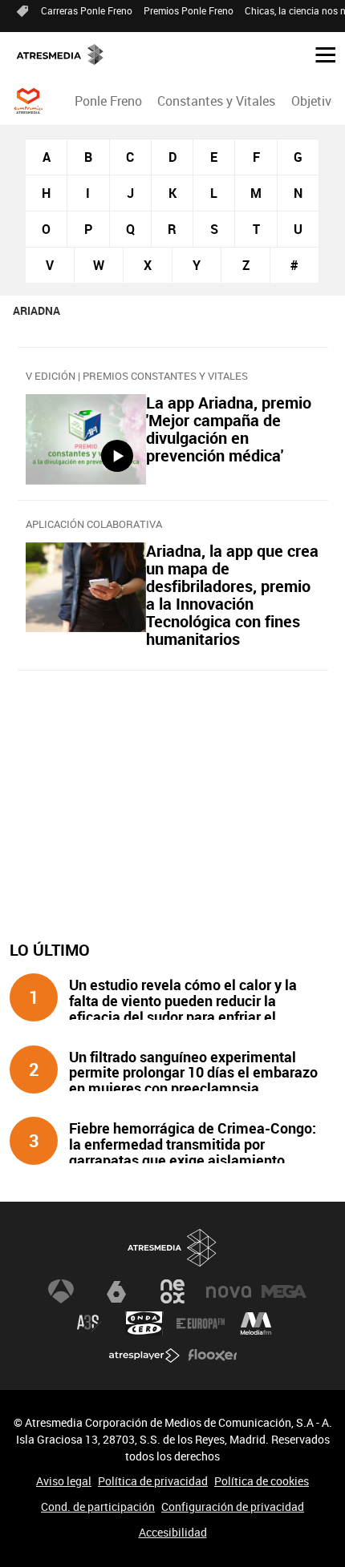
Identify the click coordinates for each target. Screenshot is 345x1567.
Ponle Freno (108, 101)
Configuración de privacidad (232, 1506)
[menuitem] (108, 101)
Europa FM (201, 1323)
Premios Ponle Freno (188, 10)
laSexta (116, 1291)
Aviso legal (63, 1480)
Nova (229, 1291)
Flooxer (213, 1355)
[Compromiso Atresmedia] (28, 101)
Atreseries (89, 1323)
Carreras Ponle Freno (86, 10)
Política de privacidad (153, 1480)
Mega (284, 1291)
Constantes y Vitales (216, 101)
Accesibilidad (173, 1532)
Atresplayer (144, 1355)
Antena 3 (61, 1291)
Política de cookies (261, 1480)
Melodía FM (256, 1323)
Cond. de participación (98, 1506)
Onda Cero (144, 1323)
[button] (319, 53)
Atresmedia (172, 1248)
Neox (172, 1291)
